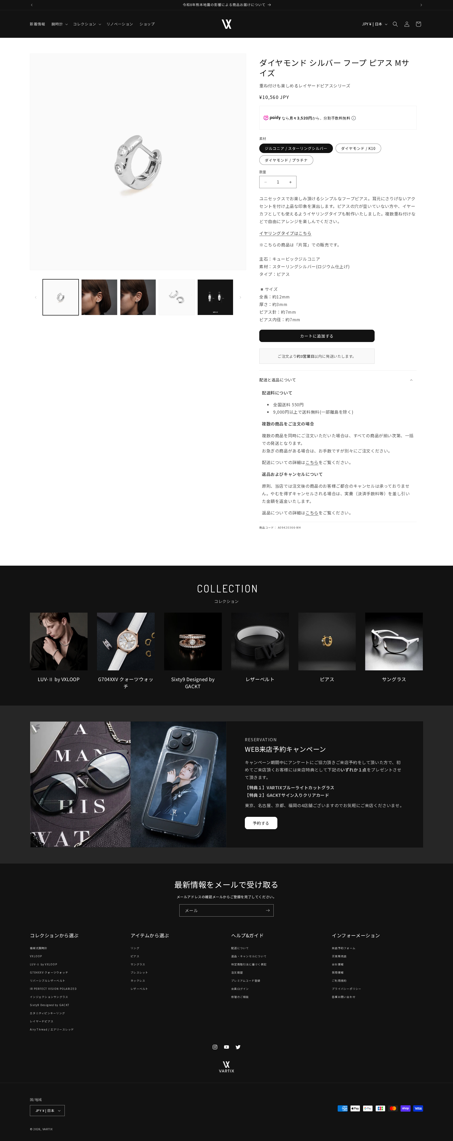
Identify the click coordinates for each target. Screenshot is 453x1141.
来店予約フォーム (343, 948)
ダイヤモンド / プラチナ (286, 160)
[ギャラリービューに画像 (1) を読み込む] (61, 297)
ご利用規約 (339, 981)
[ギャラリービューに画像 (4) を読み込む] (177, 297)
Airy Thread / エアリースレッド (52, 1030)
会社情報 (338, 964)
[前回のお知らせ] (31, 5)
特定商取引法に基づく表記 (249, 964)
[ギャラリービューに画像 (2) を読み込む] (99, 297)
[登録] (267, 910)
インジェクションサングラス (49, 997)
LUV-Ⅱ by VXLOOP (43, 964)
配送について (240, 948)
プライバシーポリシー (347, 989)
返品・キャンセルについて (249, 956)
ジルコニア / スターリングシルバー (296, 148)
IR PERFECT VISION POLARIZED (53, 989)
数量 (262, 171)
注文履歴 (237, 973)
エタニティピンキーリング (47, 1013)
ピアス (135, 956)
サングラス (138, 964)
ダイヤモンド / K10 (358, 148)
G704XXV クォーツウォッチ (49, 973)
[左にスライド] (35, 297)
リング (135, 948)
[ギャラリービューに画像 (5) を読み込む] (215, 297)
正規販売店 (339, 956)
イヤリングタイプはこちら (285, 233)
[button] (59, 23)
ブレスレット (139, 973)
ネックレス (138, 981)
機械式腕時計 (39, 948)
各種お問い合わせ (343, 997)
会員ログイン (240, 989)
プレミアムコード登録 (246, 981)
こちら (312, 462)
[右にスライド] (240, 297)
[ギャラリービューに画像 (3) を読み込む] (138, 297)
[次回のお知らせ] (421, 5)
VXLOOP (36, 956)
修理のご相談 (240, 997)
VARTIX (47, 1129)
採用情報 (338, 973)
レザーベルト (139, 989)
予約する (261, 823)
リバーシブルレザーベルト (47, 981)
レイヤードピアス (41, 1021)
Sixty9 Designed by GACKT (49, 1005)
